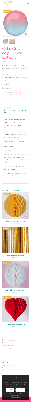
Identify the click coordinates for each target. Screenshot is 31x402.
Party (14, 94)
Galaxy (3, 94)
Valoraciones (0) (16, 104)
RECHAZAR (20, 390)
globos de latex (22, 173)
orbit (3, 96)
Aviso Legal (5, 362)
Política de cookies (6, 368)
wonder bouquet (14, 176)
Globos (11, 94)
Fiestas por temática (23, 92)
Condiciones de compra (8, 370)
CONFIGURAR (15, 395)
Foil (27, 92)
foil (18, 94)
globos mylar (25, 94)
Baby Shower (17, 92)
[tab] (6, 104)
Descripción (6, 104)
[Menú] (28, 3)
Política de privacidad (7, 365)
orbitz (5, 96)
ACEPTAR (10, 390)
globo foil (20, 94)
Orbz (7, 96)
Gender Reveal (7, 94)
